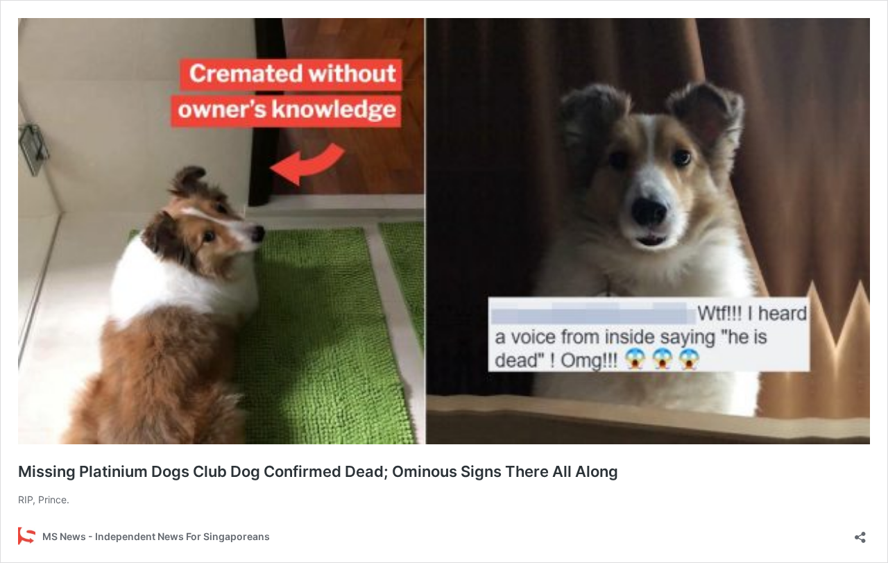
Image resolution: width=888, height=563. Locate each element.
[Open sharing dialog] (860, 533)
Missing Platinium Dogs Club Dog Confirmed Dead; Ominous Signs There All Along (318, 471)
